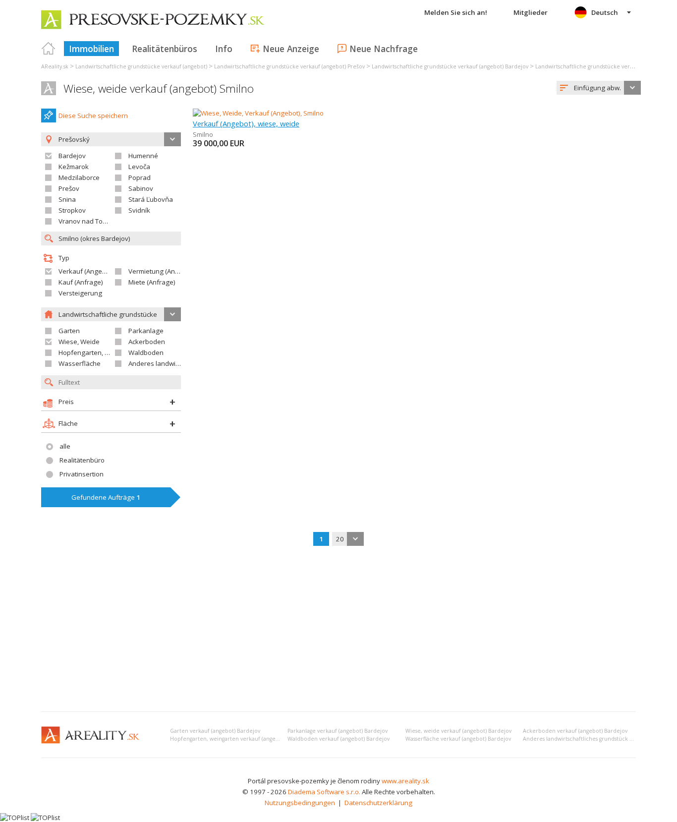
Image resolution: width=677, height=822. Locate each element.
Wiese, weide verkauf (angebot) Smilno (158, 88)
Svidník (139, 210)
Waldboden (146, 352)
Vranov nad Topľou (87, 221)
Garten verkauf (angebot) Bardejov (215, 730)
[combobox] (599, 88)
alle (64, 446)
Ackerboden (146, 341)
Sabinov (140, 188)
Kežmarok (73, 166)
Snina (67, 199)
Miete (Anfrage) (151, 282)
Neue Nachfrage (383, 49)
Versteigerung (80, 293)
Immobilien (91, 49)
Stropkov (72, 210)
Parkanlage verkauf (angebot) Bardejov (337, 730)
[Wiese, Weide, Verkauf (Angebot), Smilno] (258, 113)
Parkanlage (146, 330)
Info (223, 49)
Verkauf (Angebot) (86, 271)
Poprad (139, 177)
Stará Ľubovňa (150, 199)
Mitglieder (530, 12)
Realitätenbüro (82, 460)
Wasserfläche (79, 363)
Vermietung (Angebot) (161, 271)
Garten (69, 330)
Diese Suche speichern (93, 115)
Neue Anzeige (291, 49)
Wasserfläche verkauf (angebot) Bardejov (458, 738)
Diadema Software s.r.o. (324, 791)
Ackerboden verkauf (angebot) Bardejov (575, 730)
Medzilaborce (79, 177)
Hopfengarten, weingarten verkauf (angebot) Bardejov (240, 738)
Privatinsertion (81, 474)
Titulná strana (48, 48)
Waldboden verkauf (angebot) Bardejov (338, 738)
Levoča (139, 166)
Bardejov (72, 155)
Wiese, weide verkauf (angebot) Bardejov (458, 730)
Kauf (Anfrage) (80, 282)
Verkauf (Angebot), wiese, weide (246, 123)
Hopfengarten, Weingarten (99, 352)
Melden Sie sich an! (455, 12)
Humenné (143, 155)
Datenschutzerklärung (378, 802)
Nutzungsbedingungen (300, 802)
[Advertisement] (338, 629)
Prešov (68, 188)
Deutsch (604, 12)
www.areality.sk (405, 780)
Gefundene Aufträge (105, 497)
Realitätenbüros (164, 49)
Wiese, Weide (79, 341)
